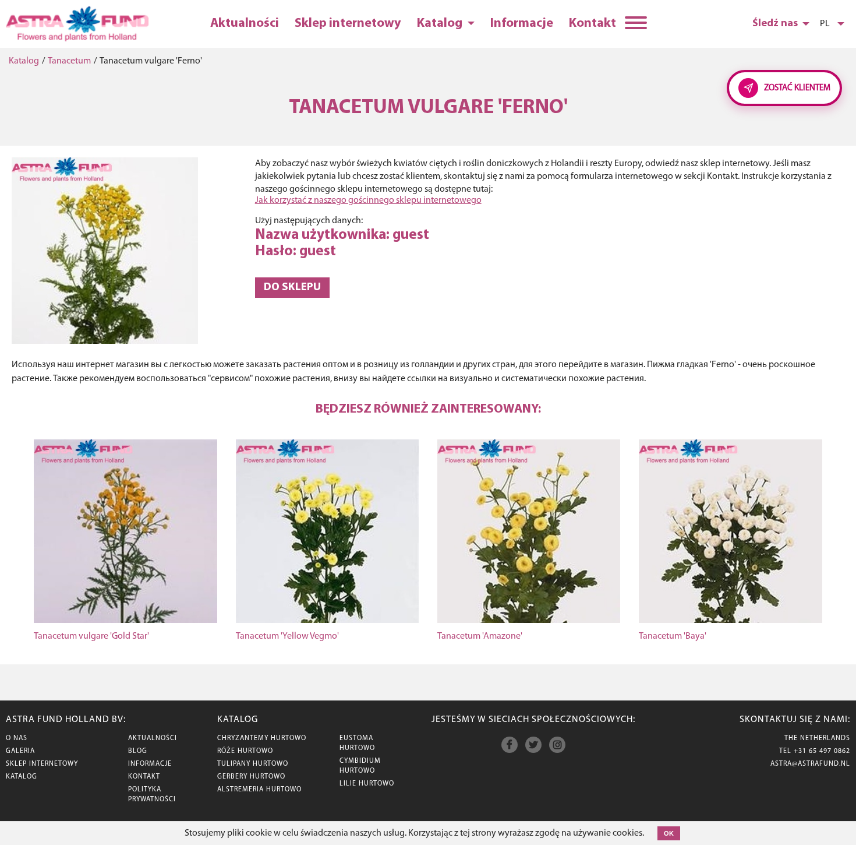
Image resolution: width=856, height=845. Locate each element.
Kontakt (592, 23)
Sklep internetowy (348, 23)
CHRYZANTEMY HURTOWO (261, 738)
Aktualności (244, 23)
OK (669, 833)
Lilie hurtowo (366, 783)
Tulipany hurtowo (252, 764)
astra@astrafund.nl (810, 764)
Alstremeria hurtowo (259, 789)
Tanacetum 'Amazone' (479, 636)
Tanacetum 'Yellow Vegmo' (287, 636)
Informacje (521, 23)
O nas (16, 738)
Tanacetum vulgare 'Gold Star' (91, 636)
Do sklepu (292, 287)
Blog (137, 751)
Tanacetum (69, 61)
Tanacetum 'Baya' (672, 636)
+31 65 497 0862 (822, 751)
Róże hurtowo (245, 751)
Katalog (441, 23)
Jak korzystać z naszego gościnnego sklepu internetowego (368, 200)
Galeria (20, 751)
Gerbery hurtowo (251, 776)
